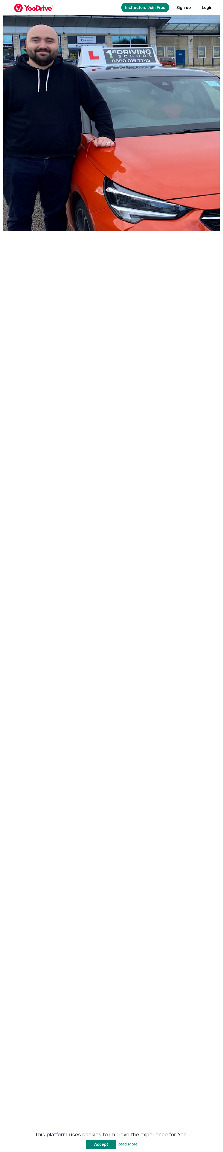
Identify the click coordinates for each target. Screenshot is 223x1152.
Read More (127, 1144)
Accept (101, 1144)
